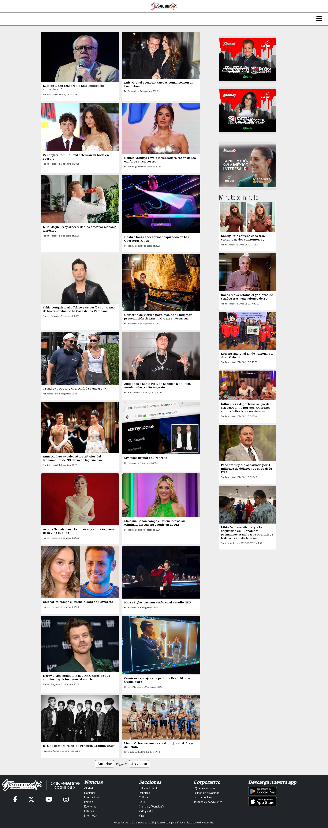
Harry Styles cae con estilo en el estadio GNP (157, 602)
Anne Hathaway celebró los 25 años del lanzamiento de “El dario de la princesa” (73, 458)
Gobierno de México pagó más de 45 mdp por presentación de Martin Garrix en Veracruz (158, 316)
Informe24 (91, 815)
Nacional (89, 792)
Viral (141, 815)
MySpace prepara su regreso (145, 458)
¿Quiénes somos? (204, 787)
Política (88, 801)
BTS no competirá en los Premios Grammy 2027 (79, 746)
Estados (89, 810)
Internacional (92, 797)
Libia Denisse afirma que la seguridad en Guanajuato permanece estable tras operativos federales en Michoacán (247, 533)
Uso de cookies (203, 797)
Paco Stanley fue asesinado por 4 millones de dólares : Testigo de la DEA (246, 468)
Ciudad (88, 787)
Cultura (143, 797)
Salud (142, 801)
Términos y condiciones (208, 801)
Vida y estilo (146, 810)
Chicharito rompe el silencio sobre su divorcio (78, 602)
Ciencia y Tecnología (151, 806)
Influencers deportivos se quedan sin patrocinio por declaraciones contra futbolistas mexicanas (246, 407)
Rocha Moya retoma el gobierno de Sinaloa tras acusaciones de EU (247, 296)
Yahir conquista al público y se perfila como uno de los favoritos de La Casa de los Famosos (79, 309)
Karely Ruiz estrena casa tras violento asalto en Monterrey (243, 237)
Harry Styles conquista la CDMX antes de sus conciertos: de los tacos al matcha (76, 677)
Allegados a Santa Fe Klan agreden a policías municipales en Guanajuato (157, 385)
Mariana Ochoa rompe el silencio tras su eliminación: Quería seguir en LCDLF (154, 522)
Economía (90, 806)
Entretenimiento (148, 787)
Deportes (144, 792)
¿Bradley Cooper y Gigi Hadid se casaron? (74, 388)
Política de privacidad (206, 792)
